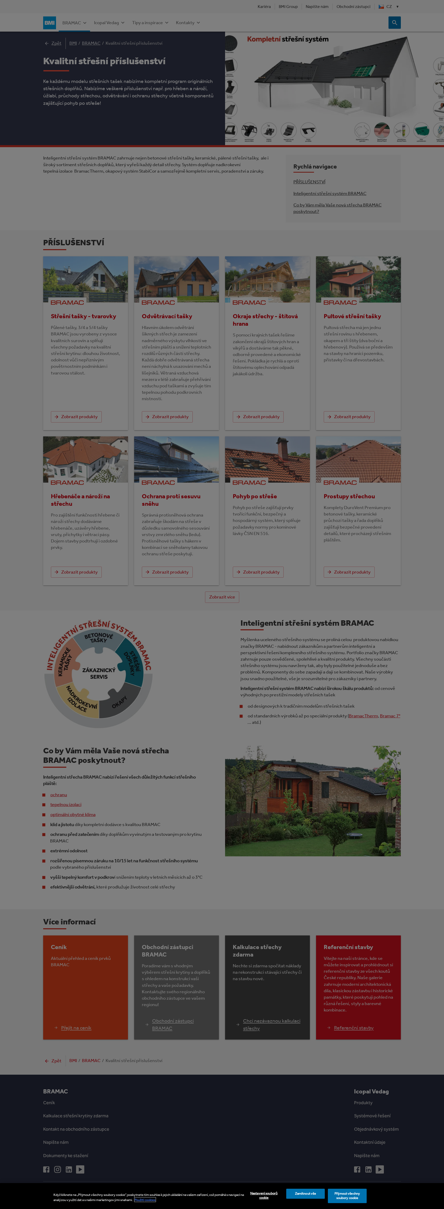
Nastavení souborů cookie (264, 1196)
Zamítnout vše (305, 1194)
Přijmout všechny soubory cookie (347, 1196)
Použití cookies (145, 1200)
